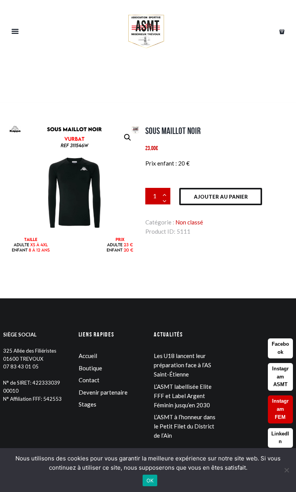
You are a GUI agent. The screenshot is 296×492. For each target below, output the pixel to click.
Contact (89, 380)
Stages (87, 404)
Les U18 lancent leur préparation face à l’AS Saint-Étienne (182, 365)
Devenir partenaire (103, 392)
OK (150, 480)
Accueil (88, 355)
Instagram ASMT (280, 377)
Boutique (90, 368)
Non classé (189, 222)
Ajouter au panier (221, 197)
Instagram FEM (280, 409)
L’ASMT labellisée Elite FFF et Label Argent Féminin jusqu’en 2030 (183, 395)
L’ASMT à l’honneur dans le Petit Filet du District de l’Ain (184, 426)
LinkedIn (280, 438)
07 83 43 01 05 (21, 366)
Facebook (280, 348)
